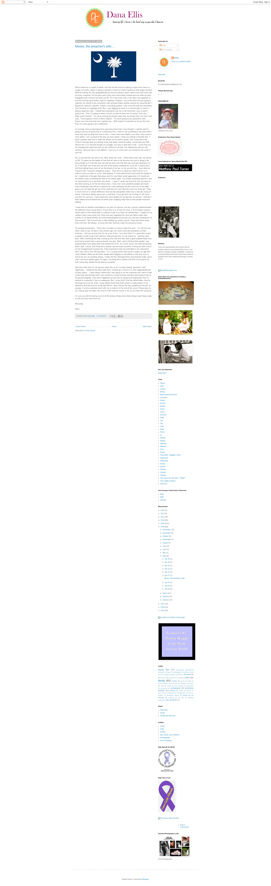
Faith (162, 729)
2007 (163, 604)
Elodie (162, 406)
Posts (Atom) (90, 331)
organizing (190, 686)
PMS (179, 674)
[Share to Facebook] (119, 316)
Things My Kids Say (167, 716)
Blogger (146, 879)
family (161, 680)
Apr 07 (167, 575)
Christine (163, 398)
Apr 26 (167, 562)
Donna (162, 403)
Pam (162, 449)
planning (172, 690)
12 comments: (102, 316)
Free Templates (166, 741)
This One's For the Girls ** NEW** (173, 478)
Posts (163, 45)
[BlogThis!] (113, 316)
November (167, 533)
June (165, 549)
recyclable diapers (173, 695)
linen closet (167, 686)
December (167, 530)
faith (187, 677)
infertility (183, 683)
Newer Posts (81, 326)
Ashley (162, 389)
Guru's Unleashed (184, 826)
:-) (161, 94)
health (189, 681)
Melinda (163, 444)
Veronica (163, 484)
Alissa (162, 383)
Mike (162, 494)
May (164, 553)
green (182, 681)
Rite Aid (160, 678)
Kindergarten (177, 672)
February (166, 596)
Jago (168, 672)
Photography (165, 738)
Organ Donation (170, 674)
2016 (163, 510)
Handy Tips (163, 670)
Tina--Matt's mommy (168, 481)
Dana (176, 58)
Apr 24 (167, 566)
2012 (163, 514)
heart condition (163, 683)
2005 (163, 611)
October (166, 536)
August (165, 543)
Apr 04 (167, 582)
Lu (161, 435)
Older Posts (147, 326)
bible (181, 678)
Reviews (187, 674)
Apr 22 (167, 569)
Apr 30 (167, 559)
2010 (163, 520)
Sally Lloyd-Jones (171, 678)
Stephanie (164, 458)
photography (175, 688)
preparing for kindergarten (176, 693)
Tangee (163, 475)
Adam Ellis (162, 373)
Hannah (163, 415)
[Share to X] (116, 316)
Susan (162, 467)
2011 (163, 517)
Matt (161, 497)
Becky (162, 392)
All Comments (166, 50)
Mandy (162, 438)
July (164, 546)
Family (162, 732)
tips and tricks (172, 700)
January (166, 600)
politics (181, 690)
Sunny (162, 464)
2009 (163, 524)
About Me (161, 75)
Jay (161, 423)
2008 (163, 527)
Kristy (162, 432)
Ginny (162, 412)
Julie (162, 426)
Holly (162, 418)
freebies (174, 681)
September (167, 539)
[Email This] (111, 316)
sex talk (181, 697)
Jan (161, 421)
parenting (164, 688)
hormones (174, 683)
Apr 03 (167, 586)
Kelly (162, 429)
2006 (163, 607)
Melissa (163, 446)
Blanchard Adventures (168, 395)
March (165, 593)
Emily (162, 409)
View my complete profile (181, 61)
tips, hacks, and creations (170, 735)
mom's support (179, 686)
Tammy (163, 469)
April (162, 386)
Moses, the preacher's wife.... (95, 46)
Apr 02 (167, 589)
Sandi (162, 452)
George (163, 500)
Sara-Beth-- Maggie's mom (170, 455)
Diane (162, 400)
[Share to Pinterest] (121, 316)
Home (114, 326)
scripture (171, 697)
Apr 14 (167, 572)
